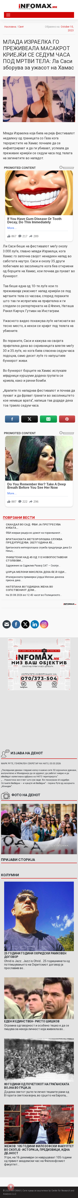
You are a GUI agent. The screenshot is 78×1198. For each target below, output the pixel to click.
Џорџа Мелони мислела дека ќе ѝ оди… (36, 571)
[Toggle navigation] (8, 15)
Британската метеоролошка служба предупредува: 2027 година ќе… (34, 541)
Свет (21, 26)
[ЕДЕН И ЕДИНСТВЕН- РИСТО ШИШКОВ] (39, 998)
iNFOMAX (16, 1190)
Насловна (10, 26)
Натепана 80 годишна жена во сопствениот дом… (29, 588)
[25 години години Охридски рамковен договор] (39, 916)
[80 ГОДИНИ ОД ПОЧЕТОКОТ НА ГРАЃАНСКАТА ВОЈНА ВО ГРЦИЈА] (39, 1059)
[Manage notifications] (10, 1187)
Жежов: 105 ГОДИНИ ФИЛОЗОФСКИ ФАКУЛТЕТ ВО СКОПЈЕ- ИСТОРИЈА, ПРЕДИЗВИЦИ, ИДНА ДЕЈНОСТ (39, 1150)
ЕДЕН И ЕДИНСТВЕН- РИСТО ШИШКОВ (31, 1021)
